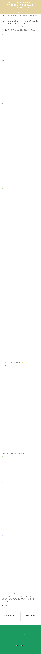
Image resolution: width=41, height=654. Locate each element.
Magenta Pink (9, 609)
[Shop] (24, 645)
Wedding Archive (10, 15)
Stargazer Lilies (23, 609)
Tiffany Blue (29, 609)
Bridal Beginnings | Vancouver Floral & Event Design (20, 5)
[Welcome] (17, 645)
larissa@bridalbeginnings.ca (21, 634)
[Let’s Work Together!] (22, 645)
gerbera (3, 609)
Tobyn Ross (11, 593)
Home (4, 15)
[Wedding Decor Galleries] (19, 645)
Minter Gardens (16, 609)
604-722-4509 (21, 631)
